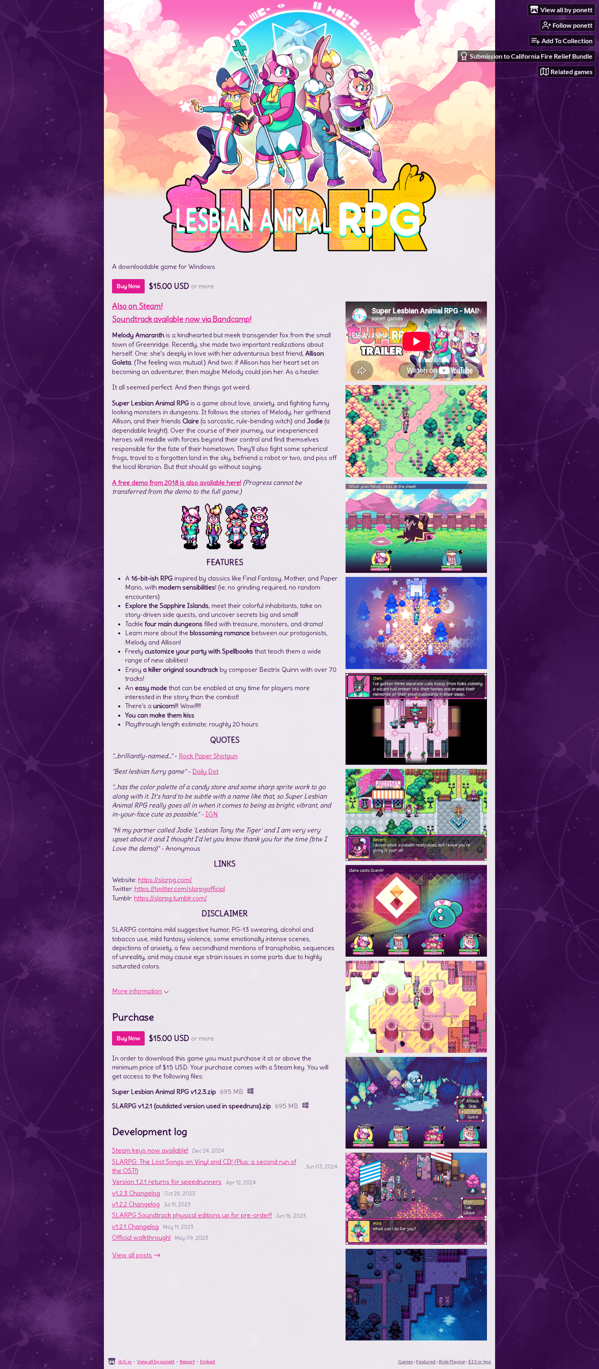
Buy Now (128, 286)
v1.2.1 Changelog (135, 1226)
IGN (211, 814)
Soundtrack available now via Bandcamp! (181, 319)
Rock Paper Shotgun (208, 756)
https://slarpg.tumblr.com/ (170, 898)
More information (137, 991)
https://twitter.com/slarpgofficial (179, 889)
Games (405, 1361)
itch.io (125, 1361)
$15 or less (479, 1361)
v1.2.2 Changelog (136, 1204)
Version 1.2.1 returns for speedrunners (167, 1182)
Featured (426, 1361)
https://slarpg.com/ (165, 880)
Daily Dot (205, 771)
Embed (207, 1361)
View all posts (132, 1255)
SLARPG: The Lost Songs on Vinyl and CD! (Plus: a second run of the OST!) (204, 1166)
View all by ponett (155, 1361)
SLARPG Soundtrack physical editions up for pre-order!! (192, 1215)
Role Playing (452, 1361)
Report (187, 1361)
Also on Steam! (137, 306)
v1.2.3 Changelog (136, 1193)
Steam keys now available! (150, 1150)
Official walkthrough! (141, 1237)
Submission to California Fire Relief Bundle (531, 56)
